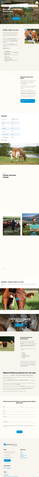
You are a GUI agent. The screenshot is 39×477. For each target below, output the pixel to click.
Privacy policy (6, 474)
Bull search (15, 18)
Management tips (23, 455)
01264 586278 (7, 455)
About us (21, 454)
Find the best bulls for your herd (26, 101)
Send (19, 431)
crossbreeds (6, 61)
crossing (4, 42)
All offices (6, 460)
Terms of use (6, 475)
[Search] (36, 5)
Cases (21, 452)
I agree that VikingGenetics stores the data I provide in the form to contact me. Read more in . (19, 426)
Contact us (6, 18)
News (21, 451)
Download (22, 456)
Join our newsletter (23, 457)
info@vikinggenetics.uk (8, 457)
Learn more (18, 325)
